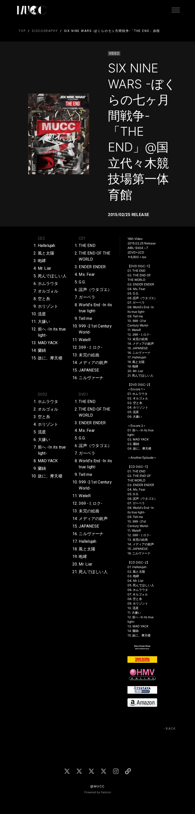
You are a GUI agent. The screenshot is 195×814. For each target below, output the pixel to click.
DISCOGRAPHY (45, 30)
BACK (171, 728)
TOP (22, 30)
